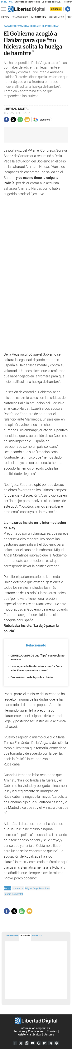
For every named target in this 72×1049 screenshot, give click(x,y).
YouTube (33, 1043)
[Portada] (27, 9)
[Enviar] (20, 119)
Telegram (50, 1043)
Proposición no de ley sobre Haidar (32, 677)
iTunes (56, 1043)
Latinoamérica (38, 17)
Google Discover (38, 1043)
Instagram (27, 1043)
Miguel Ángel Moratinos (37, 888)
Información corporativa (35, 1028)
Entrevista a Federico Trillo (27, 2)
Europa (5, 17)
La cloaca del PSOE (51, 2)
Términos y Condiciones (28, 1031)
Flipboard (44, 1043)
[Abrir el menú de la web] (4, 9)
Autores (49, 1034)
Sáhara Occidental (13, 894)
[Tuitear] (13, 119)
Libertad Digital (36, 1021)
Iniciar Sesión (67, 9)
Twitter (21, 1043)
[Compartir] (6, 119)
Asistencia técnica (29, 1034)
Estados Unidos (20, 17)
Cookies (52, 1031)
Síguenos (45, 119)
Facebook (15, 1043)
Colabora (56, 8)
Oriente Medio (56, 17)
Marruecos (17, 888)
